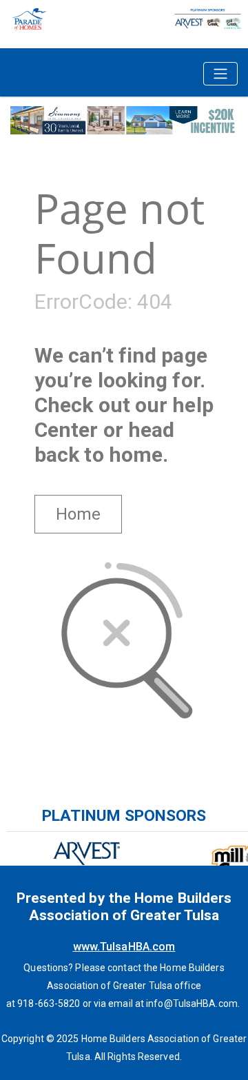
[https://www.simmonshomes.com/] (124, 119)
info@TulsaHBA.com (192, 1003)
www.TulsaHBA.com (124, 946)
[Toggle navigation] (220, 73)
